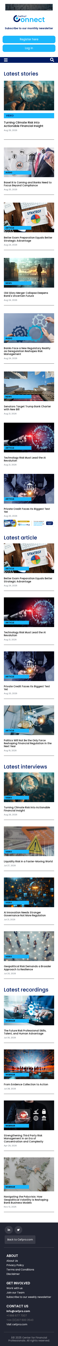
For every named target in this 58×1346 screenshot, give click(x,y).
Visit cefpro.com (16, 1324)
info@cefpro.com (18, 1311)
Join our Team (15, 1292)
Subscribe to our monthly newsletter (29, 28)
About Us (12, 1261)
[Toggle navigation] (6, 60)
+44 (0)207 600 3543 (19, 1320)
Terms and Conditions (20, 1269)
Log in (29, 48)
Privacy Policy (15, 1265)
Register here (29, 39)
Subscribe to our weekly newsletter (28, 1297)
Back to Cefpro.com (20, 1239)
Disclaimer (13, 1274)
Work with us (14, 1288)
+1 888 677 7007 (16, 1315)
